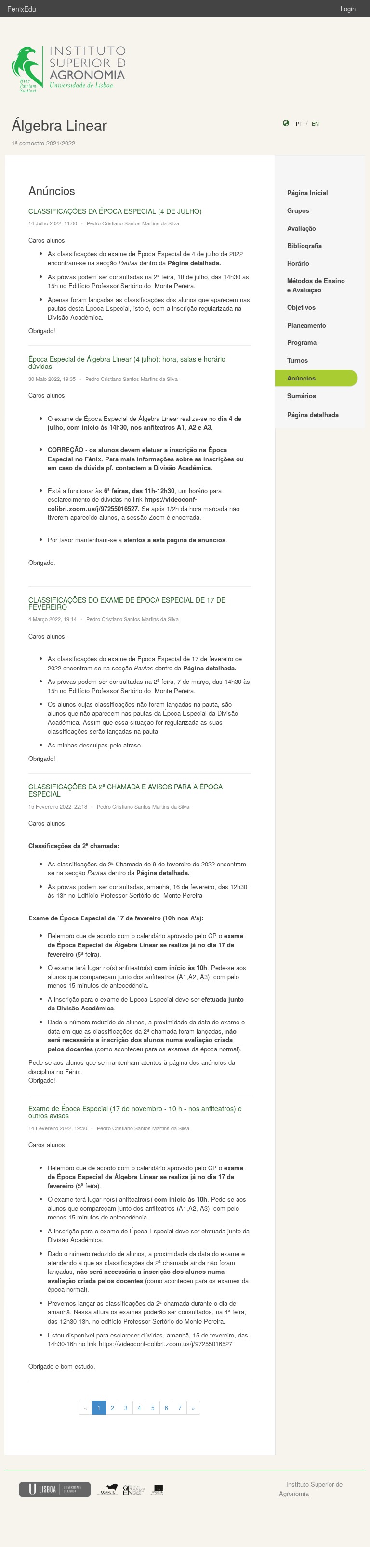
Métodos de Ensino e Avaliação (316, 285)
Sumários (301, 395)
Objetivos (301, 307)
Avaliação (301, 228)
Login (348, 8)
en (315, 123)
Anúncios (301, 377)
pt (299, 123)
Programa (302, 342)
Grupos (298, 210)
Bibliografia (304, 245)
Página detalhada (313, 414)
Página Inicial (307, 192)
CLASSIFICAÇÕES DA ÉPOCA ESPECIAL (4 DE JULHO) (115, 211)
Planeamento (306, 324)
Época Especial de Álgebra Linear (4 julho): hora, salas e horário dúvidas (126, 362)
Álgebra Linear (59, 124)
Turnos (297, 360)
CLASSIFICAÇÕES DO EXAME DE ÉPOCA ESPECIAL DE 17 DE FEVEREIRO (126, 603)
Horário (298, 263)
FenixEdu (21, 8)
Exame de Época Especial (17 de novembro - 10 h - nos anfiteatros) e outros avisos (135, 1111)
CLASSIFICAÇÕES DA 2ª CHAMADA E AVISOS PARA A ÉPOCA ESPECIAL (125, 790)
